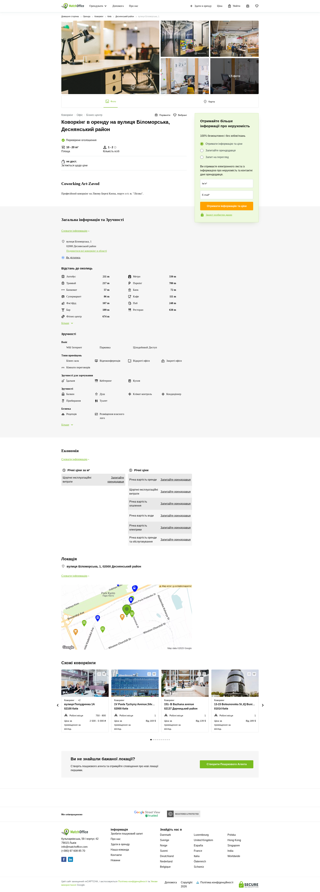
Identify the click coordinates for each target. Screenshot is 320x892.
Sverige (164, 840)
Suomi (164, 850)
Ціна (219, 5)
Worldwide (234, 856)
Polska (232, 834)
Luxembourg (201, 834)
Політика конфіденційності (132, 881)
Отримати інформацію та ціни (224, 143)
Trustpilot (199, 229)
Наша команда (120, 849)
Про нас (133, 5)
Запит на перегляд (217, 157)
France (198, 850)
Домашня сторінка (70, 16)
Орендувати (96, 5)
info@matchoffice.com (74, 846)
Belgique (165, 866)
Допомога (118, 5)
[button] (98, 674)
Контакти (116, 855)
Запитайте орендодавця (221, 150)
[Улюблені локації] (257, 6)
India (230, 850)
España (198, 845)
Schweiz (199, 866)
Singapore (234, 845)
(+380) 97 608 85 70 (73, 850)
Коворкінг (98, 16)
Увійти (236, 5)
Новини (115, 860)
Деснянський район (125, 16)
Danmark (165, 834)
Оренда (86, 16)
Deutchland (167, 856)
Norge (163, 845)
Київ (109, 16)
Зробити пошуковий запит (127, 833)
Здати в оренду (203, 5)
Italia (197, 856)
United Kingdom (203, 840)
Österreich (200, 861)
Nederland (166, 861)
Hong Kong (234, 840)
